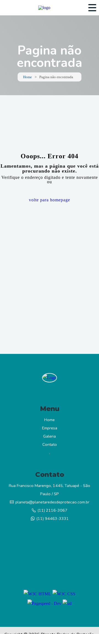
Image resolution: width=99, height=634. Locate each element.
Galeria (49, 436)
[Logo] (49, 377)
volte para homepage (49, 200)
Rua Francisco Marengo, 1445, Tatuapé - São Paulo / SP (49, 490)
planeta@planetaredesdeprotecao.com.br (52, 502)
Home (27, 77)
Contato (49, 444)
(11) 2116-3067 (52, 510)
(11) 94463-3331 (52, 518)
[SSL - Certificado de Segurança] (67, 603)
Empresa (49, 428)
